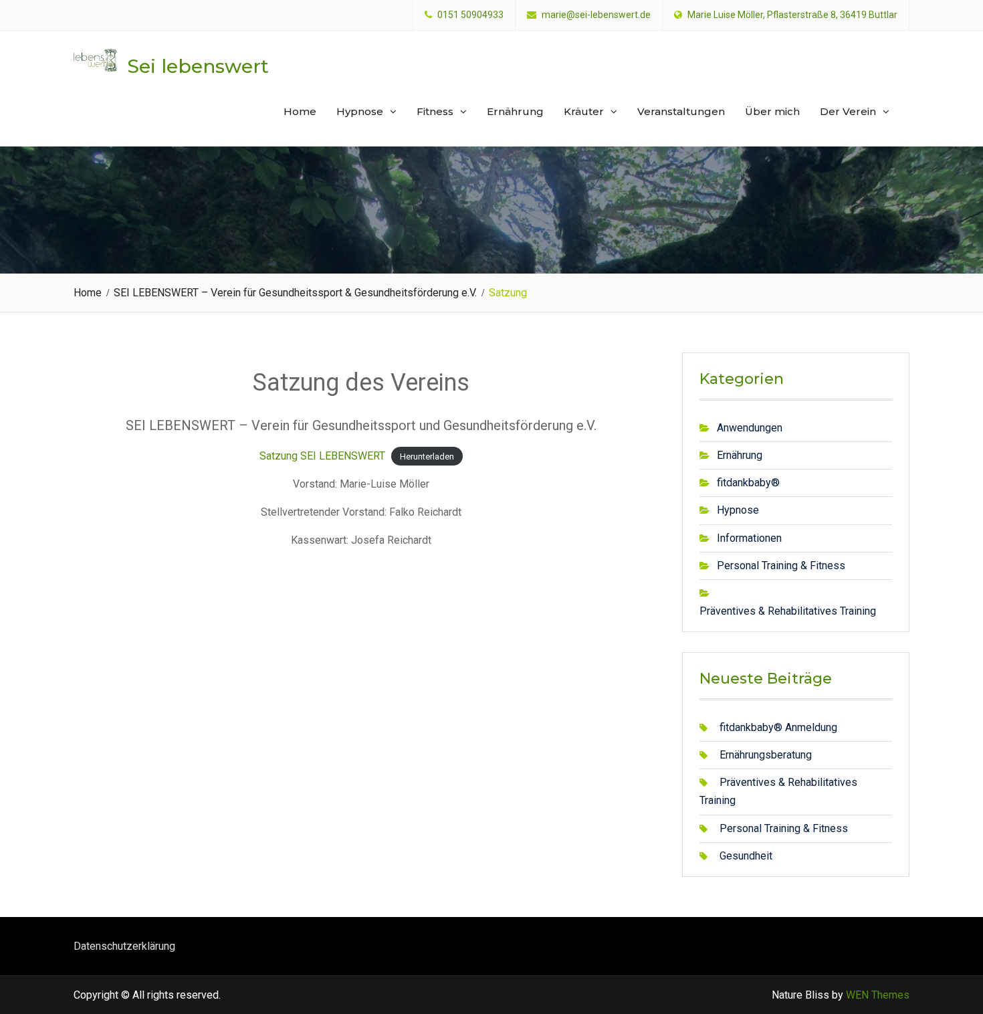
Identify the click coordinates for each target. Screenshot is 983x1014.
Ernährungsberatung (766, 754)
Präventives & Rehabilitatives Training (787, 611)
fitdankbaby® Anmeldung (778, 727)
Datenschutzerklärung (124, 946)
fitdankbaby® (748, 482)
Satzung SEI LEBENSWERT (322, 455)
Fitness (435, 111)
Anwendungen (749, 427)
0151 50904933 (470, 15)
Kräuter (584, 111)
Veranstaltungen (681, 111)
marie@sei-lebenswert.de (596, 15)
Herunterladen (427, 456)
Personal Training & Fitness (781, 565)
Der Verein (848, 111)
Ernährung (515, 111)
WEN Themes (877, 995)
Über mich (772, 111)
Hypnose (359, 111)
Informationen (749, 538)
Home (300, 111)
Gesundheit (746, 855)
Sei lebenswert (198, 66)
